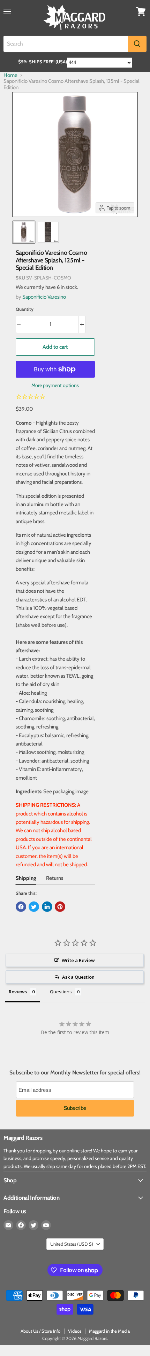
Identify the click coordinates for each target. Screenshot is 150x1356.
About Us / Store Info (40, 1331)
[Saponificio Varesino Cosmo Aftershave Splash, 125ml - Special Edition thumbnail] (24, 232)
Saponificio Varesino (44, 297)
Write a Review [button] (78, 960)
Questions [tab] (61, 991)
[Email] (8, 1225)
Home (10, 75)
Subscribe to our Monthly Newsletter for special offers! (75, 1073)
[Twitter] (33, 1225)
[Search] (137, 44)
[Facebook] (21, 1225)
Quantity (24, 309)
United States (71, 1244)
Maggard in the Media (109, 1331)
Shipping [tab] (26, 878)
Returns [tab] (54, 878)
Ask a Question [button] (78, 977)
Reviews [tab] (18, 991)
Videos (74, 1331)
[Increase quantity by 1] (82, 324)
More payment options (55, 385)
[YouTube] (46, 1225)
